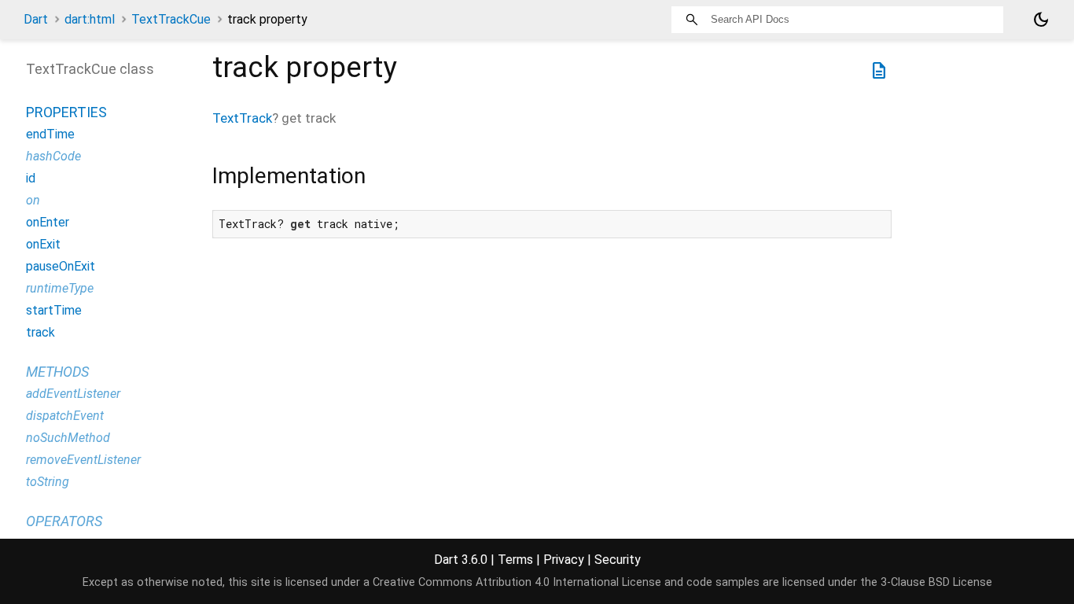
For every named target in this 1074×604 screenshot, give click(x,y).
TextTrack (242, 118)
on (33, 200)
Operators (64, 521)
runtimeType (60, 288)
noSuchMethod (68, 437)
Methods (57, 371)
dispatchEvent (65, 415)
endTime (50, 134)
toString (47, 481)
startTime (54, 310)
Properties (66, 112)
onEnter (47, 222)
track (40, 332)
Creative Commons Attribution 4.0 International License (517, 582)
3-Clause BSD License (936, 582)
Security (617, 559)
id (30, 178)
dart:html (89, 19)
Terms (515, 559)
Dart (36, 19)
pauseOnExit (60, 266)
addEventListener (73, 393)
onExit (43, 244)
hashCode (53, 156)
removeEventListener (83, 459)
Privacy (563, 559)
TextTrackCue (171, 19)
